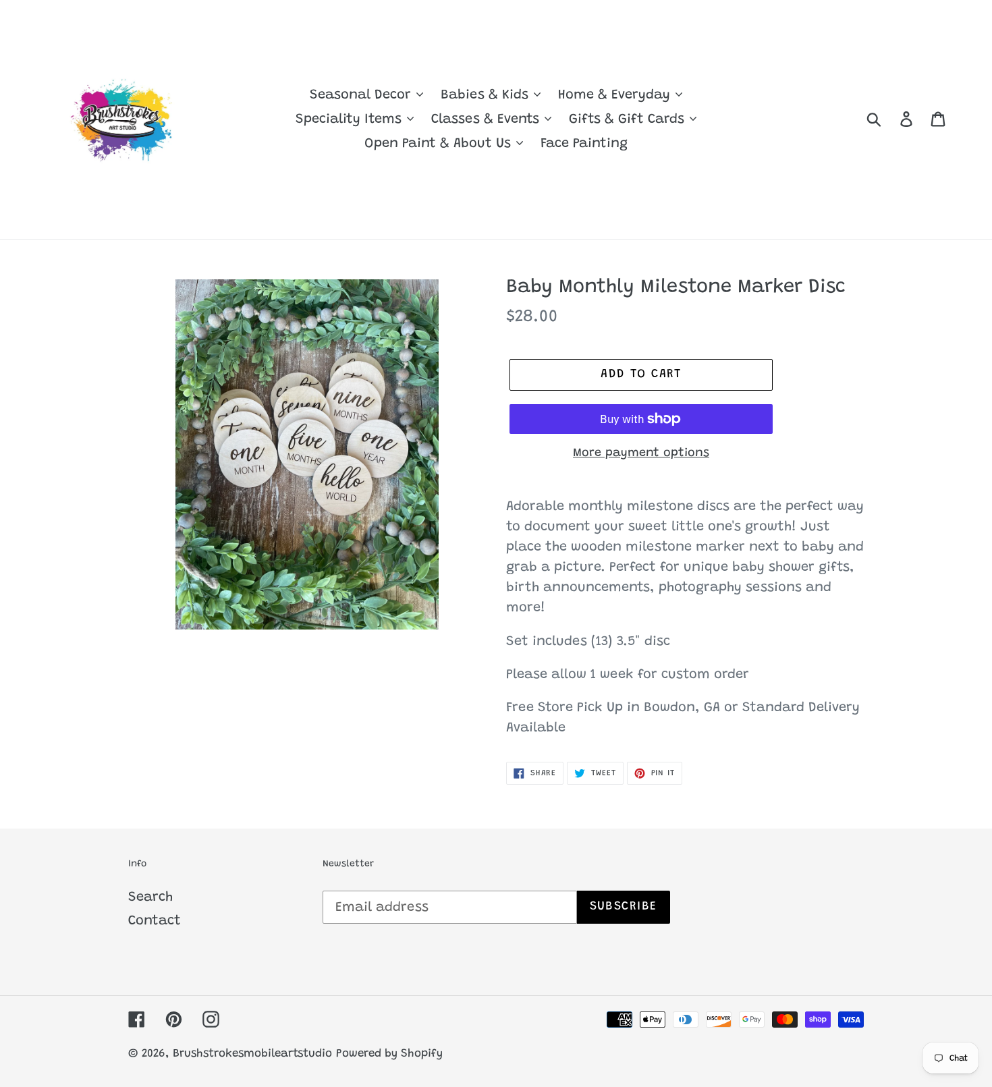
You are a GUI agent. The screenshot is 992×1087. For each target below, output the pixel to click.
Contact (154, 921)
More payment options (641, 453)
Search (150, 897)
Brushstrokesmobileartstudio (252, 1054)
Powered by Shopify (389, 1054)
